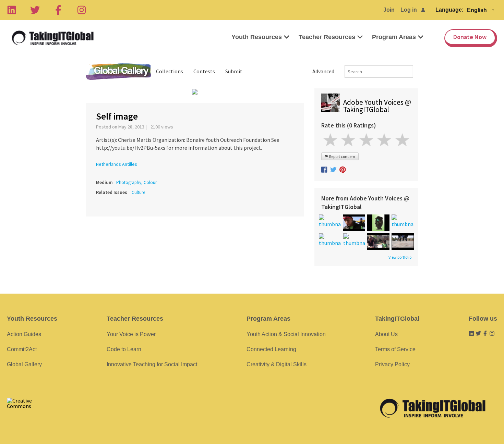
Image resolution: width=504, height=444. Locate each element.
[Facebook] (58, 10)
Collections (169, 71)
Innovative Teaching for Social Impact (152, 364)
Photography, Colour (136, 182)
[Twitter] (35, 10)
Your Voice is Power (131, 334)
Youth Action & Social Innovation (286, 334)
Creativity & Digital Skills (277, 364)
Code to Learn (124, 349)
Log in (408, 10)
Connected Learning (271, 349)
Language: (449, 10)
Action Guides (24, 334)
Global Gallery (118, 71)
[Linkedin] (11, 10)
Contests (204, 71)
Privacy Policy (392, 364)
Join (389, 10)
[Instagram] (81, 10)
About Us (386, 334)
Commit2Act (22, 349)
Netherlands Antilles (116, 164)
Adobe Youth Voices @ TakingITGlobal (377, 106)
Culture (138, 192)
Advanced (323, 71)
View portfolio (399, 257)
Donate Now (470, 37)
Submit (233, 71)
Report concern (341, 156)
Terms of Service (395, 349)
